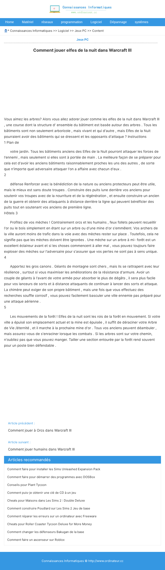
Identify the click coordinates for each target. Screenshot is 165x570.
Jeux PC (81, 31)
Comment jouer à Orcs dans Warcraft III (40, 430)
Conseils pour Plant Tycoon (27, 485)
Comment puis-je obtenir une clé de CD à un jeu (42, 493)
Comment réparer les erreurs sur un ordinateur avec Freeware (52, 516)
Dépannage (118, 22)
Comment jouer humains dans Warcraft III (42, 449)
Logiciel (96, 22)
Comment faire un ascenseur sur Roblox (36, 540)
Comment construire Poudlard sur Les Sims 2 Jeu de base (49, 508)
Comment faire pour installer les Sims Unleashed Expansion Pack (54, 469)
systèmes (141, 22)
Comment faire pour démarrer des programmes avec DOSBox (51, 477)
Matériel (27, 22)
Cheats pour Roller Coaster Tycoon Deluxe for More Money (50, 524)
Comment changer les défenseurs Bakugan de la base (46, 532)
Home (9, 22)
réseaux (47, 22)
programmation (71, 22)
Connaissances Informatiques (31, 31)
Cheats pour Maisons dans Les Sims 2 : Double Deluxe (46, 500)
